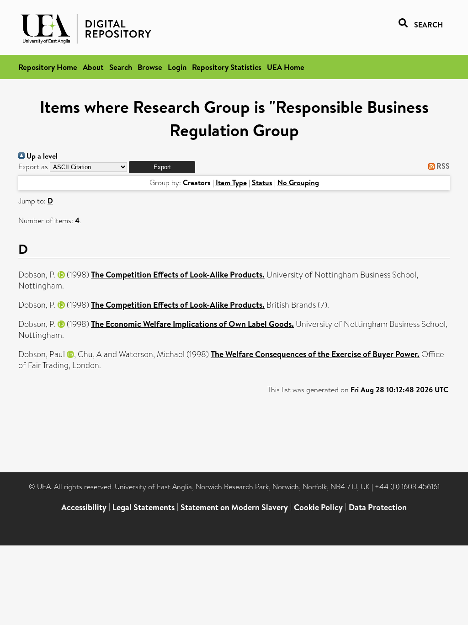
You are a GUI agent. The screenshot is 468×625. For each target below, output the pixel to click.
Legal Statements (143, 507)
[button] (162, 167)
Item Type (231, 182)
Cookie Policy (318, 507)
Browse (150, 67)
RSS (442, 166)
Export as (33, 166)
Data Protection (378, 507)
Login (177, 67)
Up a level (41, 156)
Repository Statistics (226, 67)
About (93, 67)
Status (262, 182)
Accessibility (83, 507)
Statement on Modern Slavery (234, 507)
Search (120, 67)
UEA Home (285, 67)
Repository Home (47, 67)
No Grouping (298, 182)
